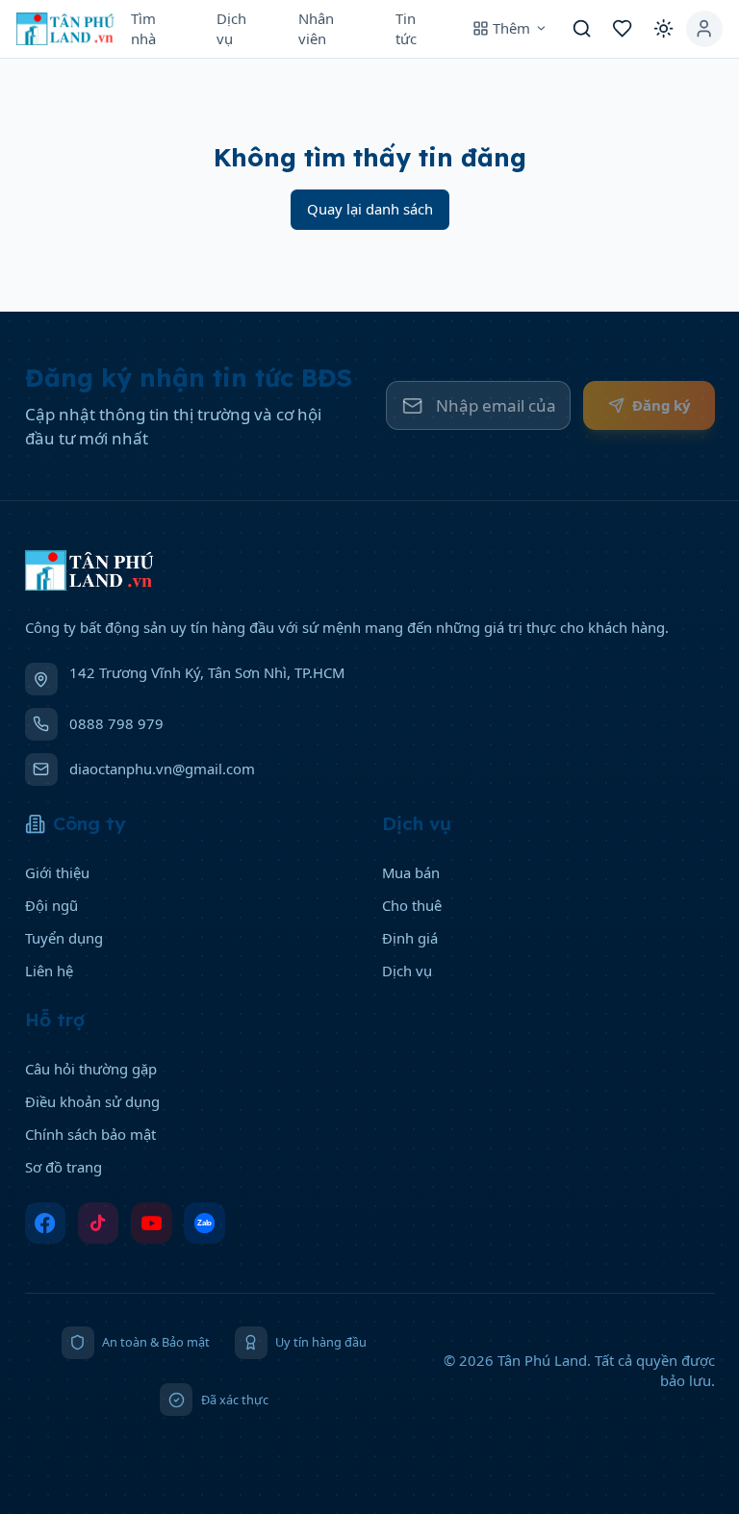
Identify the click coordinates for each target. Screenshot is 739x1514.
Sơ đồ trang (63, 1166)
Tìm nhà (143, 28)
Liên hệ (49, 970)
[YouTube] (151, 1223)
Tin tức (406, 28)
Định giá (410, 937)
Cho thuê (412, 905)
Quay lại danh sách (370, 208)
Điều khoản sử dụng (92, 1101)
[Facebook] (45, 1223)
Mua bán (411, 872)
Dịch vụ (231, 28)
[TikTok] (98, 1223)
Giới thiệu (57, 872)
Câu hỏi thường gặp (91, 1068)
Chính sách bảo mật (90, 1134)
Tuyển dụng (64, 937)
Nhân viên (316, 28)
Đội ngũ (51, 905)
